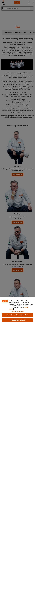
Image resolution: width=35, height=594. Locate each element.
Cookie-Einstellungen (17, 311)
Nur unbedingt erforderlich (17, 320)
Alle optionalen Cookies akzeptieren (17, 315)
